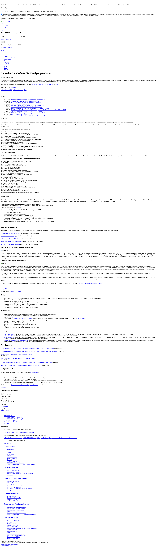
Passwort (22, 36)
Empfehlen (3, 387)
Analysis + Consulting (9, 60)
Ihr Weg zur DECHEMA (13, 537)
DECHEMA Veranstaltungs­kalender (16, 478)
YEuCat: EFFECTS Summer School (20, 104)
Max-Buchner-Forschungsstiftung (16, 508)
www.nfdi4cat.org (16, 291)
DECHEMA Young (12, 526)
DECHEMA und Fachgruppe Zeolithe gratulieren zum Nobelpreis (28, 113)
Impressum (8, 544)
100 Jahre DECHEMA (13, 520)
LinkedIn (13, 87)
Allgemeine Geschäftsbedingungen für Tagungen (20, 488)
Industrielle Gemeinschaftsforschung (16, 507)
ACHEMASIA (11, 484)
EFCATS (11, 317)
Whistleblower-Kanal (12, 538)
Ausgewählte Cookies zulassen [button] (27, 18)
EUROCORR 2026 (9, 443)
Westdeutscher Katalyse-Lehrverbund (10, 244)
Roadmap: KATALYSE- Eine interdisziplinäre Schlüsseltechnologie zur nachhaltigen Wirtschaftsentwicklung (29, 351)
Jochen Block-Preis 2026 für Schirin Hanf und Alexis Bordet (26, 107)
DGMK (51, 84)
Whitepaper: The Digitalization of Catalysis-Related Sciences (16, 354)
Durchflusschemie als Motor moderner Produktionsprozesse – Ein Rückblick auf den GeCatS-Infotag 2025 (38, 110)
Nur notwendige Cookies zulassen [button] (9, 18)
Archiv (9, 490)
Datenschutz (14, 544)
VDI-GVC (41, 84)
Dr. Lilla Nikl (4, 406)
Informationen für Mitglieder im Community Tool (13, 90)
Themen (6, 56)
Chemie (9, 452)
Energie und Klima (12, 457)
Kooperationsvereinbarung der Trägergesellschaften (24, 385)
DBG (56, 84)
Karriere (6, 66)
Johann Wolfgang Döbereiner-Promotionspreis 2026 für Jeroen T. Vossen (30, 108)
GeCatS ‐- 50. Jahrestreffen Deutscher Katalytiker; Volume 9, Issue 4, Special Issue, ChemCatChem (26, 362)
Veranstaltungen (8, 59)
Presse (5, 68)
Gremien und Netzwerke (12, 467)
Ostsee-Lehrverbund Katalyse (8, 236)
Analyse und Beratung (13, 496)
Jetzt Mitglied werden (6, 545)
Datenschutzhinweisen (52, 4)
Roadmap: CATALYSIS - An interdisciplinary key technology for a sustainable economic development (27, 348)
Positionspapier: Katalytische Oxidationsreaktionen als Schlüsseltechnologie (20, 365)
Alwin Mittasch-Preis (9, 334)
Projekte (9, 511)
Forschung (6, 62)
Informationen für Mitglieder (14, 417)
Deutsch (6, 25)
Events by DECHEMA (13, 481)
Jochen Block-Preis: (9, 337)
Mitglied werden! (11, 523)
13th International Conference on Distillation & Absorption (19, 432)
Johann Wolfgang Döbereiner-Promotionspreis (16, 340)
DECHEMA (34, 84)
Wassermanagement (12, 458)
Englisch (6, 27)
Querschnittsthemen (12, 461)
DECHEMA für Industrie (10, 420)
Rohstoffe (9, 460)
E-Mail (2, 36)
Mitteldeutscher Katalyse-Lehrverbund (11, 233)
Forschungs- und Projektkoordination (16, 513)
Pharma (9, 455)
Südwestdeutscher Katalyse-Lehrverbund (11, 241)
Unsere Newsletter (12, 529)
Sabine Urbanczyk (5, 410)
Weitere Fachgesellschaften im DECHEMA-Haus (20, 473)
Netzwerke (7, 423)
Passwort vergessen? (6, 39)
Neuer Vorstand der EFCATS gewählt (21, 114)
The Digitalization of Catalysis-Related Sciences (90, 283)
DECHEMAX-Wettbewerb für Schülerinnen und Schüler (22, 528)
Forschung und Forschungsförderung (16, 504)
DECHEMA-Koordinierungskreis (16, 419)
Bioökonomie (10, 454)
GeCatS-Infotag (81, 318)
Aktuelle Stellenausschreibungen (15, 534)
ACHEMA (10, 483)
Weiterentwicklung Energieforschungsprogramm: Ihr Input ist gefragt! (29, 99)
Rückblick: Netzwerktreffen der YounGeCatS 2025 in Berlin (26, 111)
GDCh (46, 84)
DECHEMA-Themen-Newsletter (15, 463)
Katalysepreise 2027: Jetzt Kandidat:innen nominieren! (25, 101)
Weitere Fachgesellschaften (11, 421)
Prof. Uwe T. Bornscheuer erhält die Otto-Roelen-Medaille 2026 (27, 105)
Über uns (6, 63)
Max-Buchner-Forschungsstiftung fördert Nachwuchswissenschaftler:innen (30, 115)
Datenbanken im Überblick (14, 498)
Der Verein (10, 522)
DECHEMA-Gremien (9, 416)
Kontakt (6, 69)
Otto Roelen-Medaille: (9, 335)
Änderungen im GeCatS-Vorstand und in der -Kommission (26, 102)
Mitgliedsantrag (34, 372)
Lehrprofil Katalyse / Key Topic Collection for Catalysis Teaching (18, 358)
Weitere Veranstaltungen (10, 446)
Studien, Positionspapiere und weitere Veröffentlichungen (22, 464)
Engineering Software (12, 499)
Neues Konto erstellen (6, 47)
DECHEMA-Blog (12, 531)
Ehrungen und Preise (12, 525)
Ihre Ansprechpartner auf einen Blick (16, 535)
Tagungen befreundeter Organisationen (17, 485)
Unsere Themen (9, 449)
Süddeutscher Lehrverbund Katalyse (10, 238)
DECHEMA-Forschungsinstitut (15, 510)
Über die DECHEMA (11, 517)
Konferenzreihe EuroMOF (14, 487)
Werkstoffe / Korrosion (13, 501)
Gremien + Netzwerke (9, 58)
